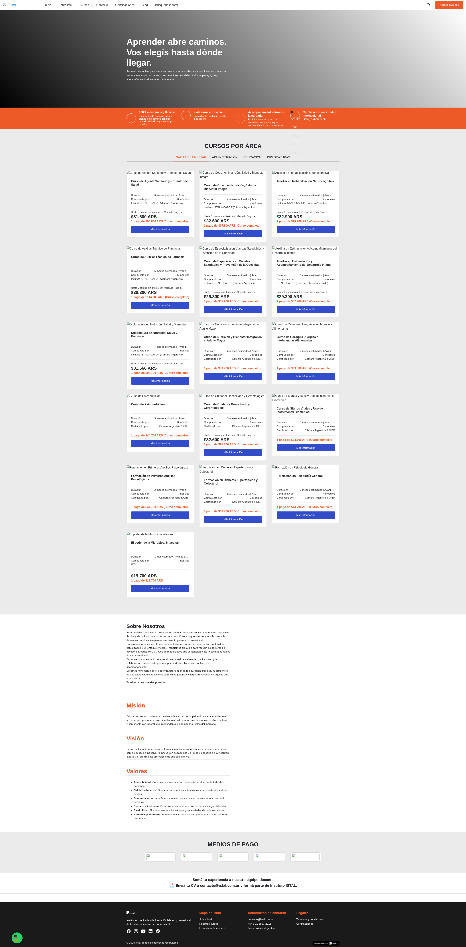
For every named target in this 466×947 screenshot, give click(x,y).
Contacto (102, 5)
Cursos (84, 5)
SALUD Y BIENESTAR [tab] (191, 157)
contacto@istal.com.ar (261, 919)
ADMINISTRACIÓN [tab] (225, 157)
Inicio (47, 5)
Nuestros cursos (208, 923)
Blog (145, 5)
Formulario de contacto (212, 928)
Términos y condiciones (310, 919)
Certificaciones (125, 5)
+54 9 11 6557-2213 (259, 923)
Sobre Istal (65, 5)
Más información (160, 229)
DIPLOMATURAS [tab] (278, 157)
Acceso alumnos (449, 4)
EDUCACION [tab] (252, 157)
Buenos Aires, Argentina (261, 928)
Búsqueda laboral (166, 5)
